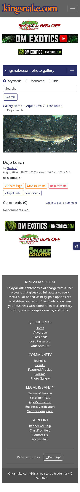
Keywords (14, 81)
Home (40, 328)
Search (10, 97)
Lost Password (40, 341)
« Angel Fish (12, 193)
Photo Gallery (40, 378)
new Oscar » (32, 193)
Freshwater (54, 106)
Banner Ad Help (40, 426)
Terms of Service (40, 393)
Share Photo (37, 186)
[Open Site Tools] (76, 246)
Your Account (40, 346)
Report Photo (58, 186)
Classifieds (40, 337)
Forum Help (40, 439)
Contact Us (40, 435)
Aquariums (34, 106)
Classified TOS (40, 398)
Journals (40, 361)
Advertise (40, 332)
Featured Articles (40, 370)
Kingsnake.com (18, 473)
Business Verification (40, 407)
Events (40, 365)
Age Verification (40, 402)
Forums (40, 374)
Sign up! (55, 457)
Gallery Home (12, 106)
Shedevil (12, 168)
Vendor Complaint (40, 411)
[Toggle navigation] (72, 8)
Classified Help (40, 430)
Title (55, 81)
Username (37, 81)
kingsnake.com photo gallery (29, 70)
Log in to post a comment (61, 202)
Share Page (14, 186)
